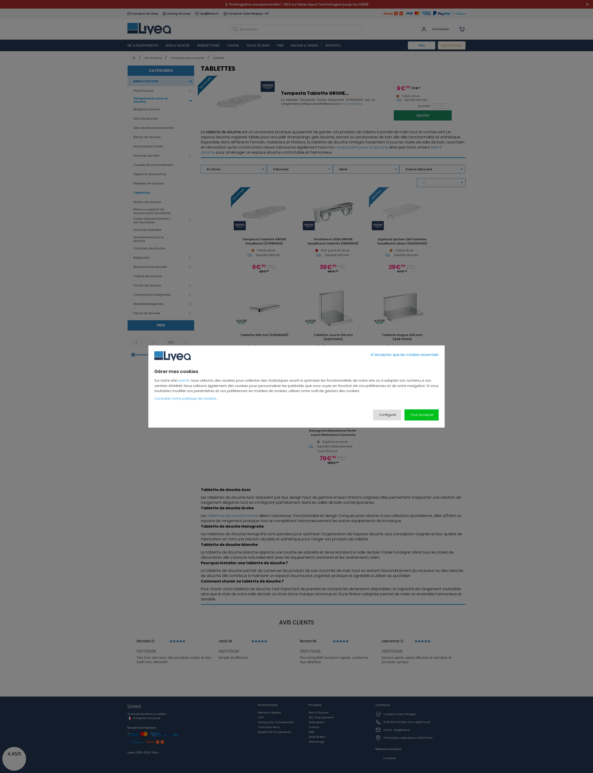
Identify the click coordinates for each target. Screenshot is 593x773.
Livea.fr (183, 380)
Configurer (387, 414)
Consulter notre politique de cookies (185, 398)
